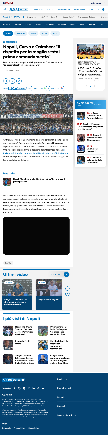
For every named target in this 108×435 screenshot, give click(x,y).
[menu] (4, 9)
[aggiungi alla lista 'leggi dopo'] (12, 81)
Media (60, 379)
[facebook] (14, 388)
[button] (8, 33)
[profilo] (103, 9)
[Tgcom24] (8, 3)
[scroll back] (67, 288)
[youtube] (43, 388)
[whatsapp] (24, 388)
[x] (29, 388)
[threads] (38, 388)
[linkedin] (33, 388)
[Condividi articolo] (5, 81)
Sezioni (60, 397)
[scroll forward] (67, 294)
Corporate (6, 428)
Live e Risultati (64, 388)
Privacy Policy (19, 428)
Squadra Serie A (64, 415)
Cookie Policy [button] (33, 428)
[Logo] (19, 9)
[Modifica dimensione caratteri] (19, 81)
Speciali (61, 406)
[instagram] (19, 388)
